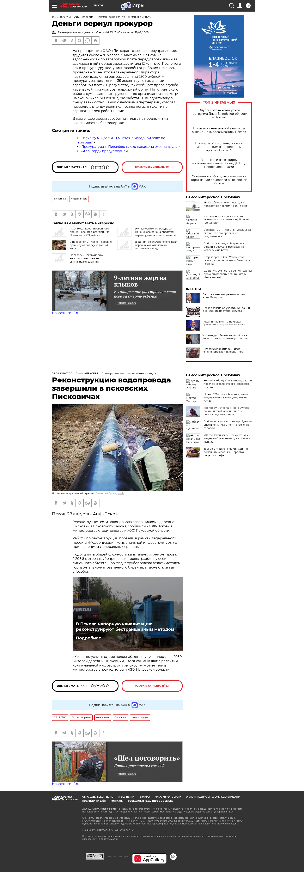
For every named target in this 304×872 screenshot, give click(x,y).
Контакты (117, 801)
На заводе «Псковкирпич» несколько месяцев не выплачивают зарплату (86, 258)
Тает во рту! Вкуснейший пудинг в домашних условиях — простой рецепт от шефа (226, 452)
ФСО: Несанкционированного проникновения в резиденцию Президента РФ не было (89, 232)
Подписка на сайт (94, 801)
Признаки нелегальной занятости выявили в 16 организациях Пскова (219, 130)
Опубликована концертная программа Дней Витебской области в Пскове (219, 114)
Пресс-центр (126, 797)
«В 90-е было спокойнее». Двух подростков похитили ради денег (225, 204)
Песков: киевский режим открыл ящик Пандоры (223, 296)
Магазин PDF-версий (168, 797)
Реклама (144, 797)
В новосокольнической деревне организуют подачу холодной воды (91, 245)
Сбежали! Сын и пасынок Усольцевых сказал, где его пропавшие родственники (228, 233)
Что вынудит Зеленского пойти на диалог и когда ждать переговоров (225, 337)
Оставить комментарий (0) (152, 167)
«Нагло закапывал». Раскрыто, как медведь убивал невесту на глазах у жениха (227, 438)
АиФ (121, 493)
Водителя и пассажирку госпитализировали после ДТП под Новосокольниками (219, 163)
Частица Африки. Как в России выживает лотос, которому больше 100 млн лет (226, 219)
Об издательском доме (97, 797)
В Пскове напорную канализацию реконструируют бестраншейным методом (125, 626)
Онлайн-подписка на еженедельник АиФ (213, 797)
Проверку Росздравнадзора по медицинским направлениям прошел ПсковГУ (219, 147)
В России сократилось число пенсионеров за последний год (222, 350)
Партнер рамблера (118, 856)
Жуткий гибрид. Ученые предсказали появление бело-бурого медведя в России (228, 384)
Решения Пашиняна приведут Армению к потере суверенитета (223, 323)
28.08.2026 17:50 (62, 373)
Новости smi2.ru (65, 313)
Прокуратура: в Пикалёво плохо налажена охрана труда (129, 147)
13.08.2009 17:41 (61, 16)
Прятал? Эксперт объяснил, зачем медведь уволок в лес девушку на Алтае (226, 397)
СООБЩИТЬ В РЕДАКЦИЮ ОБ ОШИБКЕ (150, 801)
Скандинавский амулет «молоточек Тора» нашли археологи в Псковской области (219, 180)
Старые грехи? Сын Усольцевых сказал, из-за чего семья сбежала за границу (227, 260)
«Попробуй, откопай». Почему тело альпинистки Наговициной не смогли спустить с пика (226, 411)
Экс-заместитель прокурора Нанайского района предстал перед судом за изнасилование (155, 232)
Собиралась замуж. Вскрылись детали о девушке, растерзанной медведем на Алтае (225, 247)
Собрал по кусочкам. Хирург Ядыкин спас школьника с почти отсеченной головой (228, 425)
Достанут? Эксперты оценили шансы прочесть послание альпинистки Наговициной (228, 274)
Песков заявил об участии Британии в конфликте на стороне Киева (226, 309)
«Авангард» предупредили (104, 151)
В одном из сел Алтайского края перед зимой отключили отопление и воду (156, 245)
